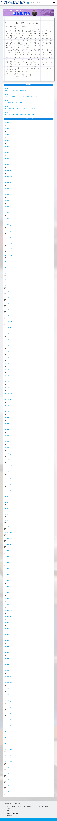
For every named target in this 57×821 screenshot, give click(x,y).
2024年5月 (8, 285)
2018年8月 (8, 701)
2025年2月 (8, 231)
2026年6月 (8, 134)
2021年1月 (8, 526)
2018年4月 (8, 725)
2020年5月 (8, 574)
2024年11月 (8, 249)
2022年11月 (8, 393)
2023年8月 (8, 339)
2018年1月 (8, 743)
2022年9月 (8, 405)
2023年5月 (8, 357)
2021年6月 (8, 496)
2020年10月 (9, 544)
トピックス (10, 812)
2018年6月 (8, 713)
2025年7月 (8, 201)
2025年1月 (8, 237)
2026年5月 (8, 140)
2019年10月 (9, 616)
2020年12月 (9, 532)
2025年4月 (8, 219)
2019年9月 (8, 622)
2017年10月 (9, 761)
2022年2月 (8, 448)
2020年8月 (8, 556)
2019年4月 (8, 652)
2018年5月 (8, 719)
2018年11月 (8, 683)
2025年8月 (8, 194)
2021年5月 (8, 502)
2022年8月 (8, 411)
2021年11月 (8, 466)
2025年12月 (9, 170)
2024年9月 (8, 261)
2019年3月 (8, 658)
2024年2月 (8, 303)
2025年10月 (9, 182)
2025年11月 (8, 176)
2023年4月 (8, 363)
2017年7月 (8, 779)
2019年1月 (8, 670)
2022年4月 (8, 435)
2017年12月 (9, 749)
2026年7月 (8, 128)
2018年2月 (8, 737)
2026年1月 (8, 164)
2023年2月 (8, 375)
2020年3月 (8, 586)
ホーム (8, 810)
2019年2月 (8, 664)
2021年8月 (8, 484)
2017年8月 (8, 773)
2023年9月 (8, 333)
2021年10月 (9, 472)
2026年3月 (8, 152)
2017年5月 (8, 791)
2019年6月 (8, 640)
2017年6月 (8, 785)
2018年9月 (8, 695)
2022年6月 (8, 423)
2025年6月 (8, 207)
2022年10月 (9, 399)
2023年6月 (8, 351)
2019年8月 (8, 628)
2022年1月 (8, 454)
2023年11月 (8, 321)
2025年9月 (8, 188)
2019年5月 (8, 646)
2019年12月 (9, 604)
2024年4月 (8, 291)
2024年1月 (8, 309)
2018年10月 (9, 689)
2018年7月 (8, 707)
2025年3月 (8, 225)
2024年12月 (9, 243)
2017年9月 (8, 767)
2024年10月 (9, 255)
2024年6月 (8, 279)
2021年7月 (8, 490)
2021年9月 (8, 478)
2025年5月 (8, 213)
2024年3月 (8, 297)
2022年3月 (8, 441)
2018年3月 (8, 731)
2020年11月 (8, 538)
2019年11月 (8, 610)
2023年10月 (9, 327)
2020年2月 (8, 592)
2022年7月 (8, 417)
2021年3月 (8, 514)
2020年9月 (8, 550)
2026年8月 (8, 122)
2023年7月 (8, 345)
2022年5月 (8, 429)
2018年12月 (9, 677)
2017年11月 (8, 755)
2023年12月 (9, 315)
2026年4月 (8, 146)
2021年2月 (8, 520)
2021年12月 (9, 460)
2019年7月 (8, 634)
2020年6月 (8, 568)
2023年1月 (8, 381)
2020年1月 (8, 598)
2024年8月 (8, 267)
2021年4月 (8, 508)
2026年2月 (8, 158)
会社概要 (9, 815)
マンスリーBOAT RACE (13, 813)
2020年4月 (8, 580)
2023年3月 (8, 369)
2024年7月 (8, 273)
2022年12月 (9, 387)
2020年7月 (8, 562)
